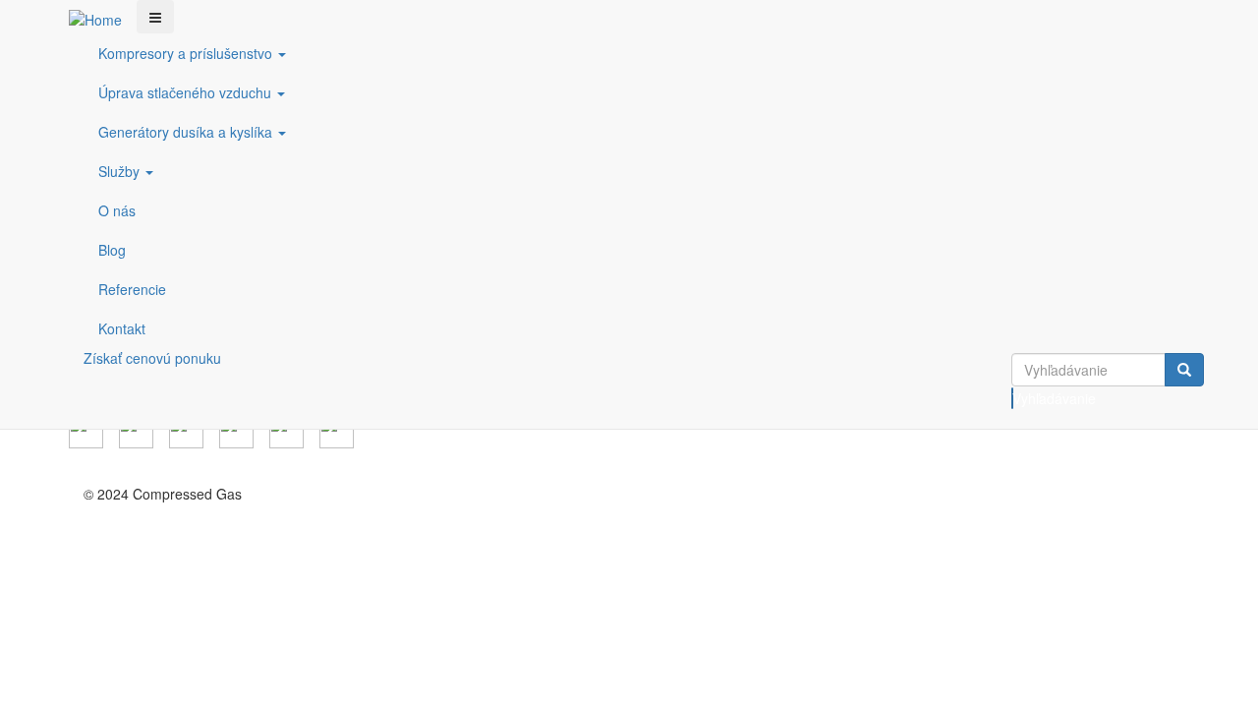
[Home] (103, 19)
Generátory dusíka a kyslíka (187, 132)
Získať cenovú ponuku (152, 358)
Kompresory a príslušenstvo (187, 53)
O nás (117, 210)
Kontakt (121, 328)
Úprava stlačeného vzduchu (186, 92)
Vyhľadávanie (1012, 398)
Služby (120, 171)
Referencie (132, 289)
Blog (112, 250)
